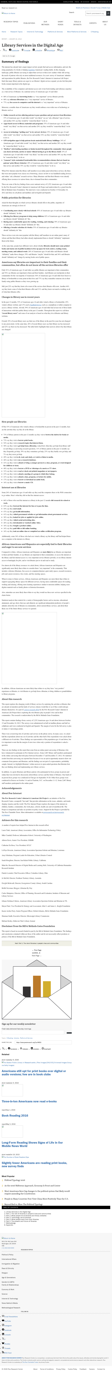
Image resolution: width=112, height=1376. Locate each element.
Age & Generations (8, 1277)
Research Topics (11, 22)
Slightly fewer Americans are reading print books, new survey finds (34, 1164)
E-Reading (10, 1038)
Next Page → (37, 955)
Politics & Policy (7, 1254)
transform (31, 70)
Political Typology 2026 (14, 1180)
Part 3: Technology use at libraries (18, 1217)
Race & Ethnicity (8, 1268)
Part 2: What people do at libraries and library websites (26, 1215)
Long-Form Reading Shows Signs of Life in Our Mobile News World (32, 1144)
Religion (5, 1273)
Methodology (11, 1223)
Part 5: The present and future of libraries (21, 1221)
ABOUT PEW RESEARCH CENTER (12, 1358)
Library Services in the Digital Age (18, 1212)
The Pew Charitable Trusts (30, 1362)
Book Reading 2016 (15, 1115)
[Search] (108, 13)
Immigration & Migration (11, 1264)
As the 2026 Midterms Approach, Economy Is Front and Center (32, 1185)
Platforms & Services (26, 1038)
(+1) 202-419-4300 (8, 1248)
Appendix (9, 1225)
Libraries (16, 1038)
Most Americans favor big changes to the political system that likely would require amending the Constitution (37, 1192)
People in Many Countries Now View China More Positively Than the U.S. (36, 1199)
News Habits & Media (10, 1303)
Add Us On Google (9, 56)
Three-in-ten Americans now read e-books (29, 1101)
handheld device (36, 305)
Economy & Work (8, 1289)
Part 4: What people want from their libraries (22, 1219)
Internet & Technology (10, 1298)
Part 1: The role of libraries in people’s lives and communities (28, 1213)
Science (4, 1294)
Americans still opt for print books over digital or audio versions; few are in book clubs (34, 1072)
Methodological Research (11, 1308)
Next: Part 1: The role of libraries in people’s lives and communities (37, 943)
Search (71, 12)
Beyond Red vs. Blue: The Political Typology (23, 1204)
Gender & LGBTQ (8, 1282)
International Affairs (9, 1259)
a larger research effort (31, 709)
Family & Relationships (10, 1285)
